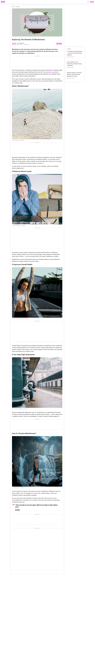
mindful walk (36, 493)
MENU (92, 2)
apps (16, 79)
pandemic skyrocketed (52, 72)
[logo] (3, 2)
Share (60, 43)
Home (13, 6)
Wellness (17, 6)
